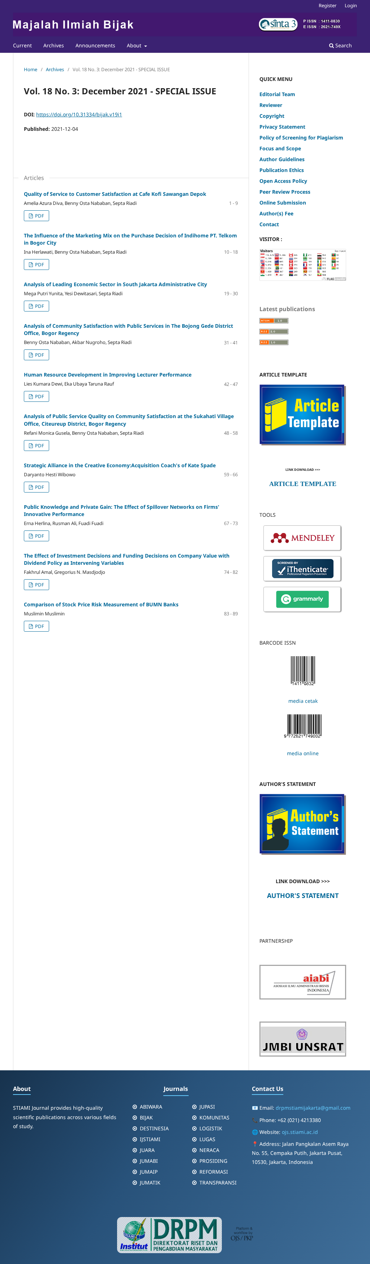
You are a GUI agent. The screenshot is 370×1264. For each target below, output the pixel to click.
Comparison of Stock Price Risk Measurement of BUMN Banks (101, 604)
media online (303, 753)
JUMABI (149, 1160)
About (135, 45)
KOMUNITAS (214, 1117)
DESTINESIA (154, 1128)
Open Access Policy (283, 180)
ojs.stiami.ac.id (300, 1131)
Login (351, 5)
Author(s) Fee (276, 213)
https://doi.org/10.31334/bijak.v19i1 (79, 114)
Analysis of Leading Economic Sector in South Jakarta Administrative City (115, 284)
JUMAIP (149, 1171)
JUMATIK (150, 1182)
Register (327, 5)
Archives (53, 45)
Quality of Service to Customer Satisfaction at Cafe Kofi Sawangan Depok (115, 193)
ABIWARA (151, 1106)
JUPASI (207, 1106)
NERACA (209, 1150)
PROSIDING (213, 1160)
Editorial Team (278, 94)
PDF (39, 215)
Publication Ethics (281, 170)
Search (343, 45)
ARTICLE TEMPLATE (302, 483)
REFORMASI (213, 1171)
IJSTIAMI (150, 1139)
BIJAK (146, 1117)
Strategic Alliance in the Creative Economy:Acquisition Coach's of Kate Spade (120, 465)
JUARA (147, 1150)
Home (30, 69)
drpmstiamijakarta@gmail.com (313, 1107)
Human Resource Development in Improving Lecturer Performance (108, 374)
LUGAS (207, 1139)
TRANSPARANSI (218, 1182)
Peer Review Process (284, 191)
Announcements (95, 45)
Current (22, 45)
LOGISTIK (210, 1128)
